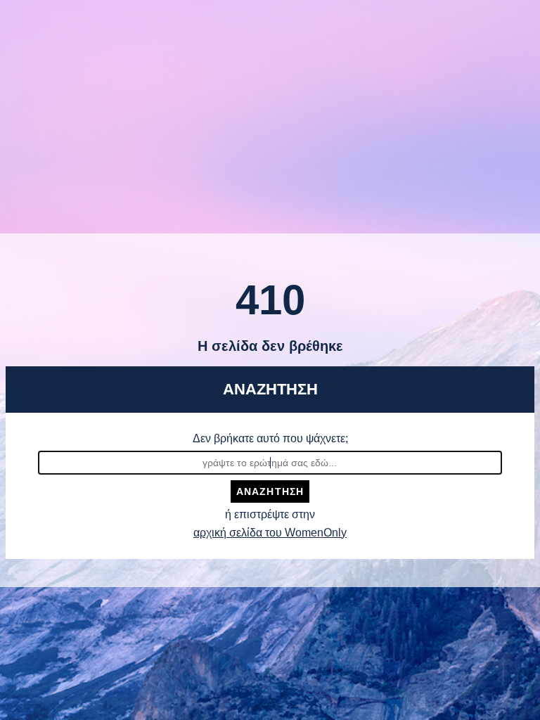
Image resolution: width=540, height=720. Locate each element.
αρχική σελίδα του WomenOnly (270, 533)
